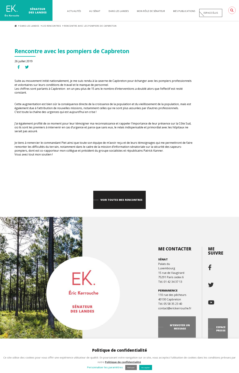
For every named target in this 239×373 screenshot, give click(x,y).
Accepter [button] (145, 367)
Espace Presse (221, 328)
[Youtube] (214, 301)
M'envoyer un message (180, 327)
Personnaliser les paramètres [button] (105, 367)
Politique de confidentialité (123, 362)
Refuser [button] (131, 367)
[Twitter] (213, 283)
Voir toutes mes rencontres (121, 199)
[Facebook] (212, 266)
